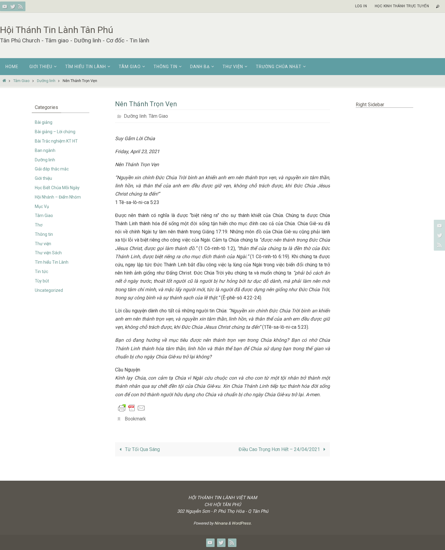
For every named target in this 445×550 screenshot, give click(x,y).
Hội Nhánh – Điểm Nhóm (58, 197)
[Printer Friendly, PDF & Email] (131, 407)
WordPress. (242, 523)
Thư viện (43, 243)
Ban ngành (45, 150)
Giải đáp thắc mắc (52, 168)
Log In (361, 6)
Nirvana (220, 523)
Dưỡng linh (46, 80)
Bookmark (135, 419)
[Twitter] (13, 6)
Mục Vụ (42, 206)
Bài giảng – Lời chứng (55, 131)
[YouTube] (5, 6)
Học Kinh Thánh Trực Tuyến (402, 6)
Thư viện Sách (48, 252)
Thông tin (44, 234)
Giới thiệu (43, 178)
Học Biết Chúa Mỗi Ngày (57, 187)
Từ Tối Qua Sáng (142, 449)
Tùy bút (42, 280)
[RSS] (20, 6)
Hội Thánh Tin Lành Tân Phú (56, 30)
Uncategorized (49, 290)
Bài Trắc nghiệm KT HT (56, 141)
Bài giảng (43, 122)
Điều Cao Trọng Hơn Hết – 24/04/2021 (280, 449)
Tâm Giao (21, 80)
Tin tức (41, 271)
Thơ (38, 224)
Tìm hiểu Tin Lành (51, 262)
